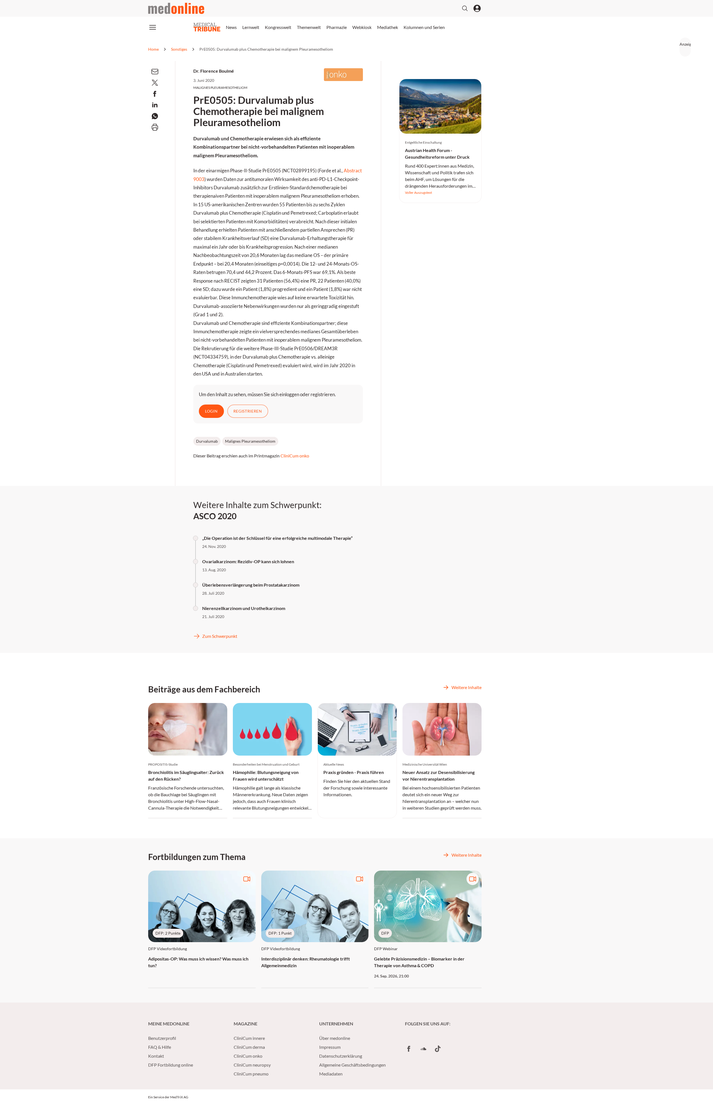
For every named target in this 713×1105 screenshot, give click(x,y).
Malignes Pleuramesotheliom (250, 441)
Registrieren (247, 411)
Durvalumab (207, 441)
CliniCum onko (294, 455)
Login (211, 411)
